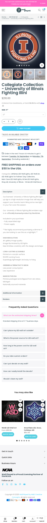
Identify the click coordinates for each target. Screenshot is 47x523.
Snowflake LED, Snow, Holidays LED (32, 429)
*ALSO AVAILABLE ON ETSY (15, 134)
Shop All (5, 182)
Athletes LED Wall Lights (20, 174)
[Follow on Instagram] (11, 484)
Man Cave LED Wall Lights (12, 179)
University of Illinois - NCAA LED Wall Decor (25, 182)
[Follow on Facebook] (3, 484)
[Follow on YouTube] (24, 484)
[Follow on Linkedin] (16, 484)
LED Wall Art (13, 17)
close (43, 3)
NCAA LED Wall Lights (30, 179)
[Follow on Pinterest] (20, 484)
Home (4, 17)
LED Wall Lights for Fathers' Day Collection (18, 176)
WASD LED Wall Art (9, 428)
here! (29, 4)
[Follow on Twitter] (7, 484)
